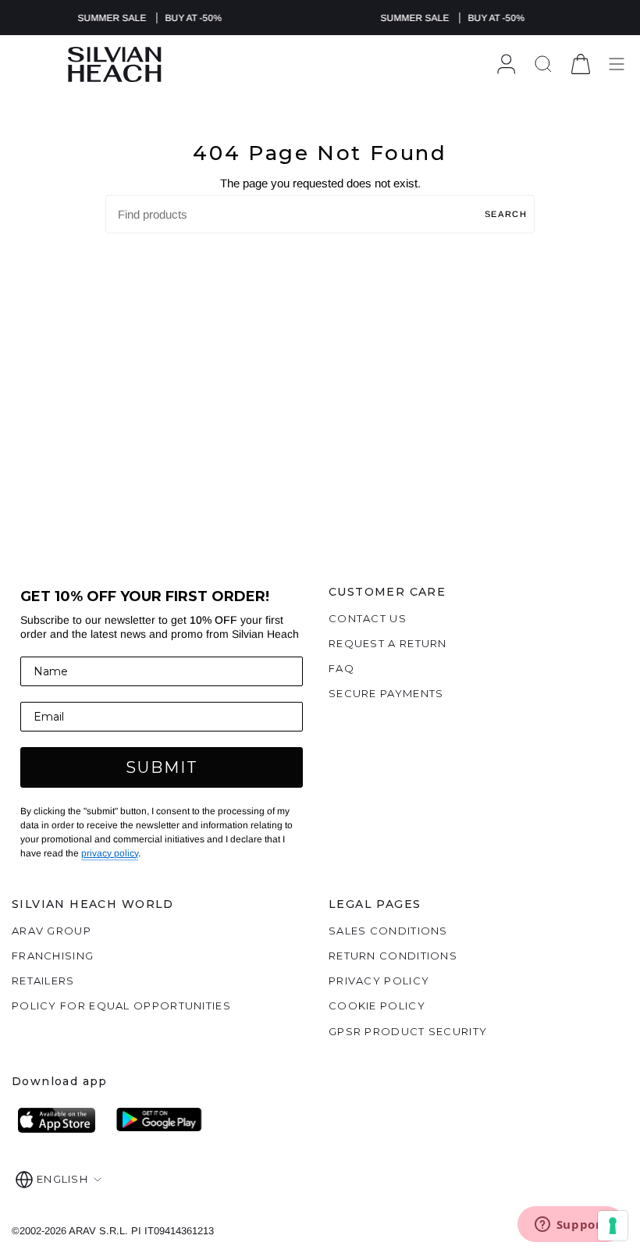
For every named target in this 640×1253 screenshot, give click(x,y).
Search (506, 214)
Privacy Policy (379, 980)
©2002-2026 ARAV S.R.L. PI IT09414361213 (113, 1231)
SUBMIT (162, 767)
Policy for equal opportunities (121, 1005)
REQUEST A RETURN (388, 643)
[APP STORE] (61, 1120)
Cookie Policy (377, 1005)
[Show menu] (616, 64)
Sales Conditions (388, 930)
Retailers (43, 980)
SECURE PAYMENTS (386, 693)
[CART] (580, 64)
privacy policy (109, 853)
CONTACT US (368, 618)
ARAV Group (51, 930)
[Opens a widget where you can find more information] (570, 1225)
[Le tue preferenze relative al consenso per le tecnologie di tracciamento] (613, 1226)
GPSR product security (408, 1031)
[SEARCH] (543, 64)
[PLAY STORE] (159, 1120)
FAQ (341, 668)
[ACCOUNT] (506, 64)
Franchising (53, 955)
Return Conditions (393, 955)
